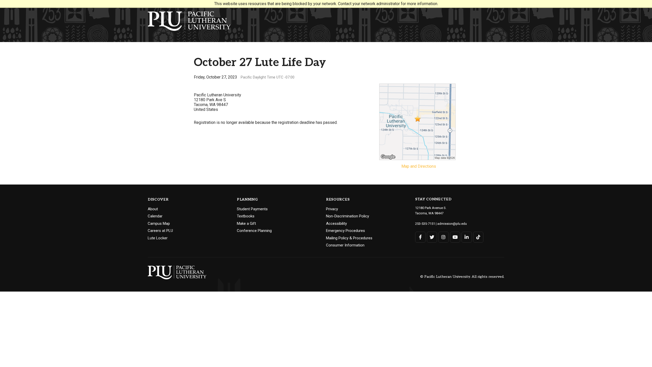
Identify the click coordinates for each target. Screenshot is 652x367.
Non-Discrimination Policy (347, 216)
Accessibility (336, 223)
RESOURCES (337, 199)
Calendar (155, 216)
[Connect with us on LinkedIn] (466, 237)
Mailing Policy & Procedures (349, 238)
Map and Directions (418, 166)
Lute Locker (158, 238)
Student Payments (252, 209)
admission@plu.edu (452, 224)
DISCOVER (158, 199)
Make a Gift (246, 223)
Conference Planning (254, 230)
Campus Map (159, 223)
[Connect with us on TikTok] (478, 237)
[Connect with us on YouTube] (455, 237)
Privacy (332, 209)
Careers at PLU (160, 230)
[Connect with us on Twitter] (432, 237)
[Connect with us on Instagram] (443, 237)
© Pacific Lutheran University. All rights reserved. (462, 276)
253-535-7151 (425, 224)
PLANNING (247, 199)
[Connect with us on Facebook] (420, 237)
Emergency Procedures (345, 230)
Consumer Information (345, 245)
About (153, 209)
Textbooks (245, 216)
